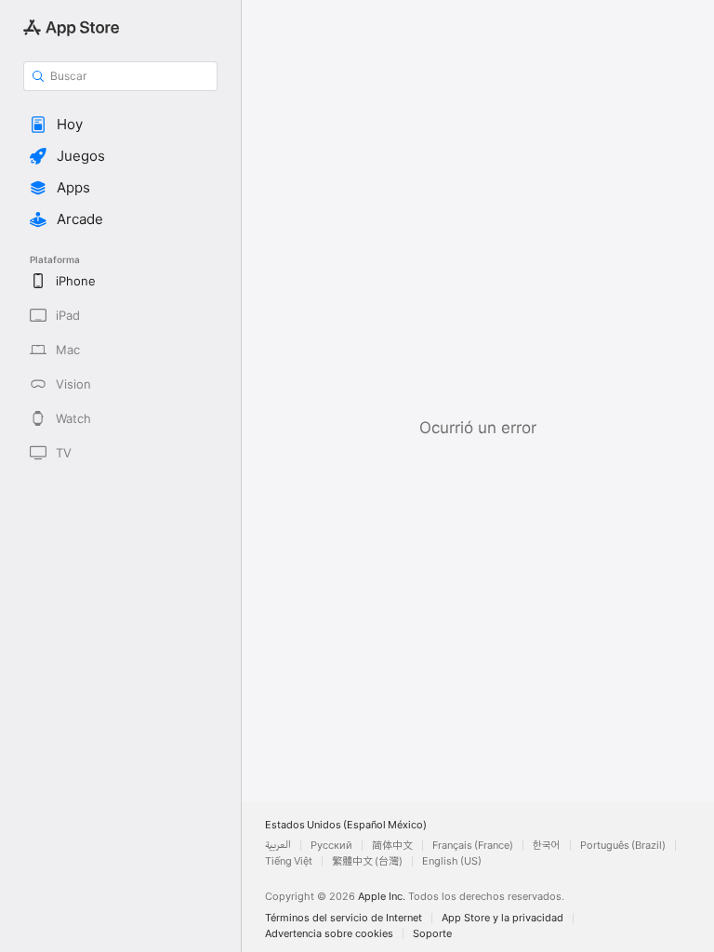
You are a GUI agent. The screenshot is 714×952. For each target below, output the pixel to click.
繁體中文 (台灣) (367, 861)
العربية (278, 845)
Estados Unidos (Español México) (346, 825)
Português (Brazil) (623, 845)
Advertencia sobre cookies (329, 934)
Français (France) (472, 845)
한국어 (547, 845)
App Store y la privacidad (502, 918)
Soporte (432, 934)
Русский (331, 845)
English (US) (452, 861)
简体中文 (392, 845)
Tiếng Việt (288, 861)
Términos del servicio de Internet (343, 918)
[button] (120, 125)
